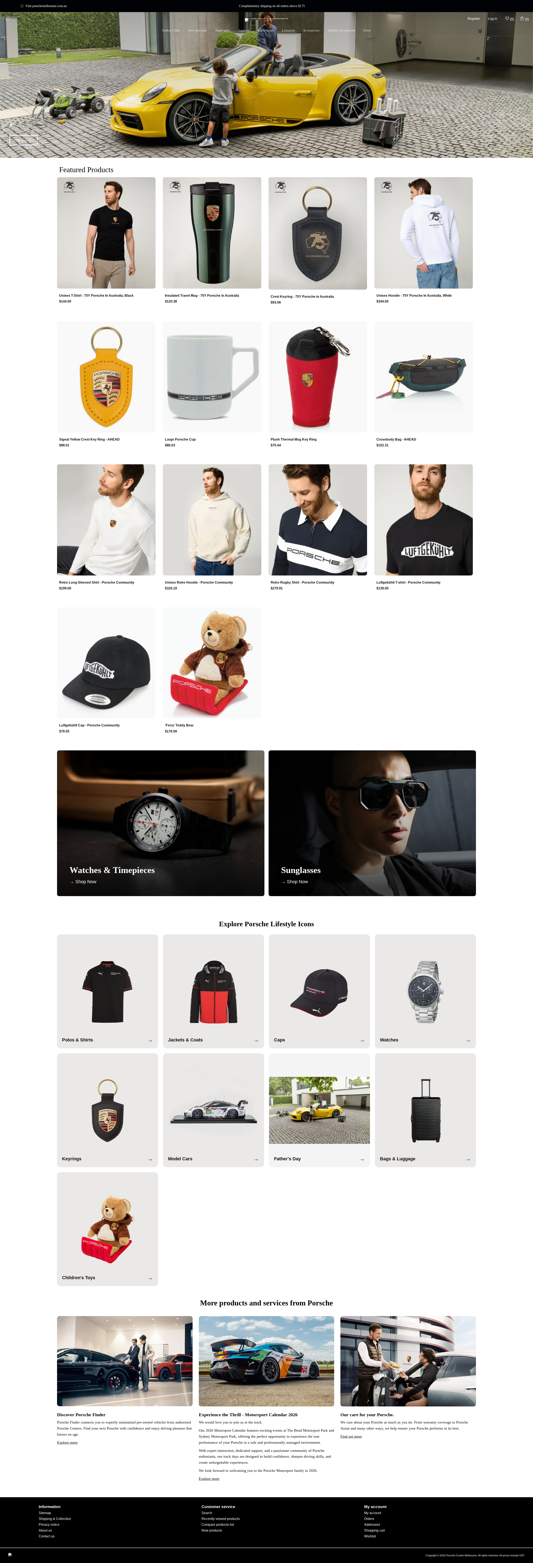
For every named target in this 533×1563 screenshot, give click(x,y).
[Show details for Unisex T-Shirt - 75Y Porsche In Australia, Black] (108, 233)
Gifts (367, 30)
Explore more (67, 1442)
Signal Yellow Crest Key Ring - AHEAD (89, 439)
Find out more (351, 1436)
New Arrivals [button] (197, 30)
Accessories (311, 30)
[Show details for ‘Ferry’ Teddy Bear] (213, 663)
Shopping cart (374, 1530)
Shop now (23, 140)
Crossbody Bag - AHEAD (396, 439)
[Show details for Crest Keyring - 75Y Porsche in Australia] (319, 233)
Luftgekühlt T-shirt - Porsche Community (408, 582)
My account (372, 1513)
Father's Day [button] (171, 30)
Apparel (244, 30)
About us (45, 1530)
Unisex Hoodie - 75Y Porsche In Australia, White (414, 295)
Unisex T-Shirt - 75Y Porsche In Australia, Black (96, 295)
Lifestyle (288, 30)
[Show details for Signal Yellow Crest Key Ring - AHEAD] (108, 377)
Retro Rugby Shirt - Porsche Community (302, 582)
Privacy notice (49, 1524)
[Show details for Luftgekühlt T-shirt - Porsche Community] (425, 520)
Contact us (47, 1536)
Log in (492, 18)
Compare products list (218, 1524)
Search (207, 1513)
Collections (266, 30)
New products (212, 1530)
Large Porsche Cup (180, 439)
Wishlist (370, 1536)
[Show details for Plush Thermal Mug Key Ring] (319, 377)
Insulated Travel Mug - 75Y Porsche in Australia (202, 295)
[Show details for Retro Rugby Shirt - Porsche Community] (319, 520)
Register (474, 18)
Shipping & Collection (55, 1519)
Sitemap (45, 1513)
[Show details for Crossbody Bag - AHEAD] (425, 377)
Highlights (222, 30)
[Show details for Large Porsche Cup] (213, 377)
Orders (369, 1519)
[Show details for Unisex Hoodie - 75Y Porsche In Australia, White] (425, 233)
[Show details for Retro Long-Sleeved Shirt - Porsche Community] (108, 520)
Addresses (372, 1524)
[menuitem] (222, 30)
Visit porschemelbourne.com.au (46, 6)
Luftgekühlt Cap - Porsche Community (89, 725)
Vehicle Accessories (341, 30)
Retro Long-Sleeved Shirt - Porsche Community (96, 582)
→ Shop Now (83, 881)
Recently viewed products (221, 1519)
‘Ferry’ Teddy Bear (179, 725)
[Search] (8, 19)
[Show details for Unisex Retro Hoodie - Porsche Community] (213, 520)
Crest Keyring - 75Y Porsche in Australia (302, 296)
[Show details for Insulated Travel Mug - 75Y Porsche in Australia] (213, 233)
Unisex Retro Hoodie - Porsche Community (199, 582)
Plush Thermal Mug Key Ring (294, 439)
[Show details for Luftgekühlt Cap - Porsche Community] (108, 663)
